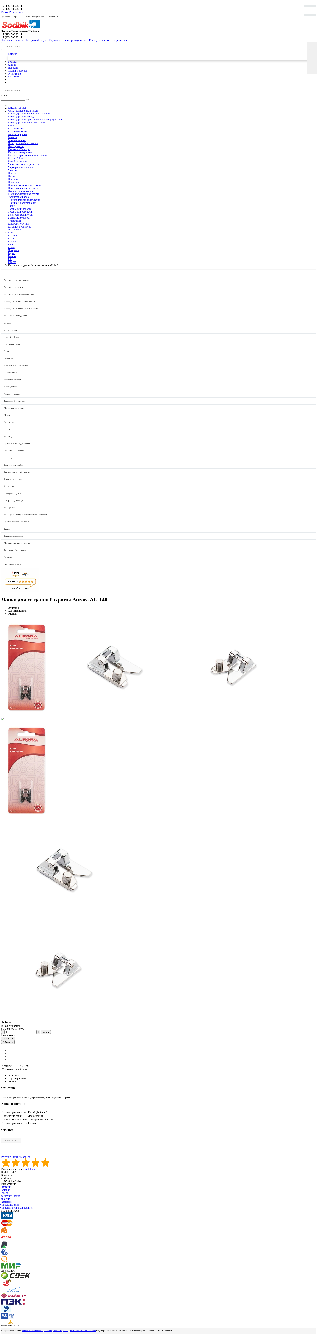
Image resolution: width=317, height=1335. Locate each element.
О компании (52, 16)
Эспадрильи (15, 229)
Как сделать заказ (99, 40)
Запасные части (17, 140)
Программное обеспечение (23, 188)
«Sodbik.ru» (29, 1169)
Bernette (12, 235)
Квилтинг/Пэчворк (19, 149)
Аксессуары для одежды (21, 116)
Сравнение (8, 1038)
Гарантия (17, 16)
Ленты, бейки (15, 158)
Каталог (12, 53)
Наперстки (14, 173)
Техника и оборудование (22, 202)
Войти (5, 12)
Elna (10, 244)
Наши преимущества (34, 16)
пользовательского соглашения (83, 1330)
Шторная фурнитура (19, 226)
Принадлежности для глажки (24, 185)
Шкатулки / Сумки (18, 223)
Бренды (12, 61)
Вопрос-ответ (119, 40)
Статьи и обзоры (17, 70)
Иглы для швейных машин (23, 143)
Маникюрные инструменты (23, 164)
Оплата (19, 40)
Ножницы (13, 182)
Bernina (12, 238)
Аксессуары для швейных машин (27, 122)
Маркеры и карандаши (21, 167)
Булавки (12, 125)
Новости (13, 67)
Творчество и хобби (19, 196)
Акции (12, 64)
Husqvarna (13, 250)
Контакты (13, 76)
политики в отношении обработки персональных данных (45, 1330)
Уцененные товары (19, 217)
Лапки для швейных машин (16, 280)
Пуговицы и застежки (20, 191)
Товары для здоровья (19, 208)
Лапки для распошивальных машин (28, 155)
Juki (10, 259)
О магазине (14, 73)
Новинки (13, 179)
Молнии (12, 170)
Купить (45, 1032)
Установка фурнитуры (20, 214)
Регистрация (16, 12)
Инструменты (16, 146)
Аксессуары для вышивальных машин (29, 113)
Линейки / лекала (18, 161)
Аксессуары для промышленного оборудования (35, 119)
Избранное (8, 1042)
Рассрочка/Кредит (36, 40)
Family (11, 247)
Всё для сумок (16, 128)
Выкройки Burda (17, 131)
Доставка (5, 16)
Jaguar (11, 253)
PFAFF (12, 262)
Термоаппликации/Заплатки (24, 199)
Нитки (11, 176)
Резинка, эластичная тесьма (23, 193)
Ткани (11, 205)
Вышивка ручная (17, 134)
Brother (12, 241)
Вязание (12, 137)
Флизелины (14, 220)
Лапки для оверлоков (20, 152)
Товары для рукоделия (20, 211)
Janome (12, 256)
